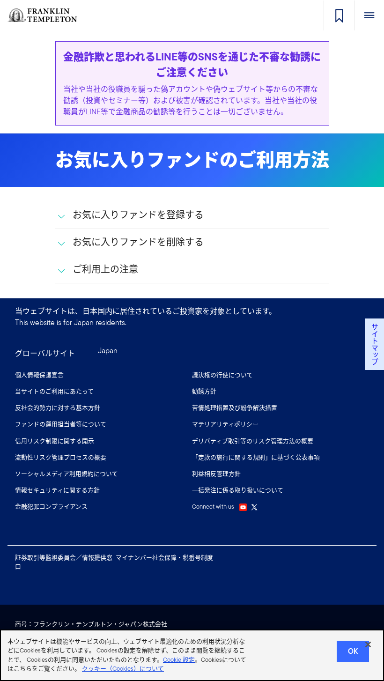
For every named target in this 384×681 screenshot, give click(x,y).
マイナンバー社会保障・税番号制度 (164, 557)
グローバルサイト (45, 353)
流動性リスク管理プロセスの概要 (60, 457)
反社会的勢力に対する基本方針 (57, 407)
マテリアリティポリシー (225, 424)
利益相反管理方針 (216, 473)
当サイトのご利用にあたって (54, 391)
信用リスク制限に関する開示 (54, 441)
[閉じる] (368, 644)
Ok (353, 651)
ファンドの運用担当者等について (60, 424)
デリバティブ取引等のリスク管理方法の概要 (252, 441)
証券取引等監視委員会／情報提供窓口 (63, 562)
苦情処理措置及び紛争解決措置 (234, 407)
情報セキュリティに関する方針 (57, 490)
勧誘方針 (204, 391)
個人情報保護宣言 (39, 374)
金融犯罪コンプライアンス (51, 506)
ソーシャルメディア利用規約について (66, 473)
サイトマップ (374, 344)
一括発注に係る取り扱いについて (237, 490)
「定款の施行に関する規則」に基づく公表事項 (256, 457)
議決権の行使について (222, 374)
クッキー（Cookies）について (123, 668)
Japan (108, 350)
